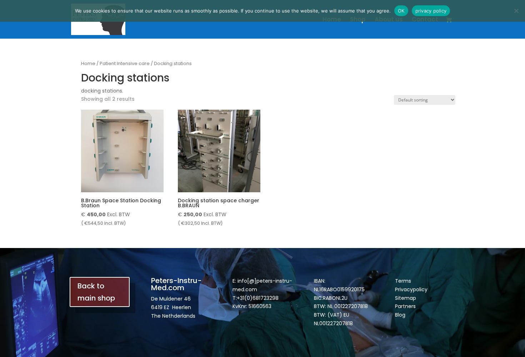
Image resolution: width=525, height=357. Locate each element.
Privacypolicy (411, 289)
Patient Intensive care (125, 63)
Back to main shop (96, 292)
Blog (400, 314)
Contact (425, 20)
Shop (358, 20)
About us (389, 20)
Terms (403, 280)
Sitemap (405, 298)
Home (331, 20)
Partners (405, 306)
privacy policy (431, 11)
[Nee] (516, 10)
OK (401, 11)
